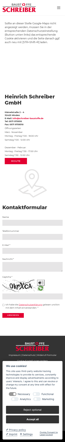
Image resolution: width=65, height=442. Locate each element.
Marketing (48, 399)
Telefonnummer (10, 231)
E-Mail (6, 245)
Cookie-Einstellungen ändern (32, 360)
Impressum (15, 355)
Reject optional (32, 409)
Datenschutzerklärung (30, 304)
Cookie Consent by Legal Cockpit (49, 433)
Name (5, 217)
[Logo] (19, 7)
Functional (47, 394)
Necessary (24, 394)
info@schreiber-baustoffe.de (27, 118)
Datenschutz (28, 355)
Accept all (33, 419)
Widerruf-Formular (46, 355)
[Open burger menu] (58, 7)
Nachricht (8, 259)
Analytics (25, 399)
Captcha (7, 277)
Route (16, 161)
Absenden (13, 315)
